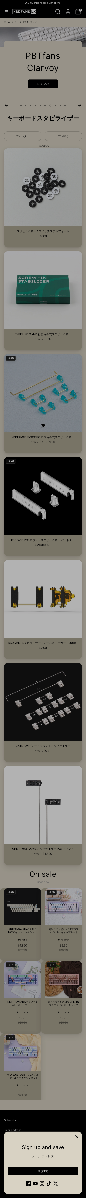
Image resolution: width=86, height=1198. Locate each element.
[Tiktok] (48, 1183)
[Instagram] (42, 1183)
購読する (43, 1171)
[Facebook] (28, 1183)
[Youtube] (35, 1183)
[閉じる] (76, 1136)
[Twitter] (55, 1183)
